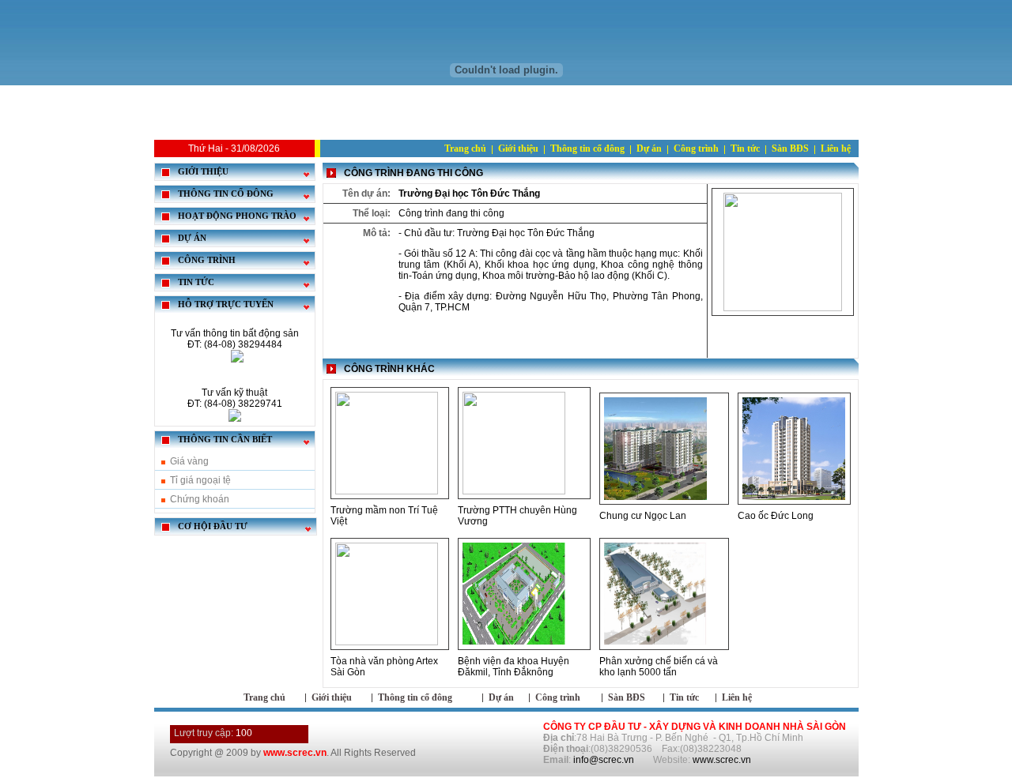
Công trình (696, 148)
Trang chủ (465, 148)
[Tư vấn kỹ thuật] (234, 418)
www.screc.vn (722, 759)
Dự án (649, 148)
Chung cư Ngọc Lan (642, 515)
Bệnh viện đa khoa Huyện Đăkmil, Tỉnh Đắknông (513, 667)
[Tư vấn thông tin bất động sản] (237, 359)
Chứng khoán (199, 499)
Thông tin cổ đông (587, 148)
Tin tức (745, 148)
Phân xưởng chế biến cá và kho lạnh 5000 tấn (658, 667)
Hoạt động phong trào (237, 216)
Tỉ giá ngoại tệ (200, 480)
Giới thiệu (518, 148)
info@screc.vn (603, 759)
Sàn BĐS (790, 148)
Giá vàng (189, 461)
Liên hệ (836, 148)
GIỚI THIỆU (203, 171)
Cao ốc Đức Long (776, 515)
